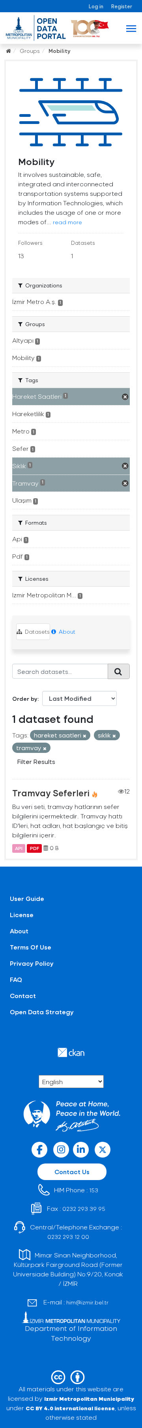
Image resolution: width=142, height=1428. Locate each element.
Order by (24, 698)
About (66, 631)
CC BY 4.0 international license (70, 1408)
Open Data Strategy (42, 1012)
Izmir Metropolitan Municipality (89, 1398)
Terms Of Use (30, 947)
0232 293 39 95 (83, 1208)
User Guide (27, 898)
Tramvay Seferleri (51, 793)
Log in (96, 6)
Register (121, 6)
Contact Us (72, 1171)
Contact (23, 995)
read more (67, 222)
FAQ (16, 979)
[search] (119, 671)
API (18, 848)
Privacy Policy (32, 963)
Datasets (36, 631)
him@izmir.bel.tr (87, 1302)
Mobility (60, 50)
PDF (34, 848)
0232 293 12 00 (68, 1236)
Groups (30, 50)
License (22, 914)
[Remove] (84, 736)
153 (93, 1190)
